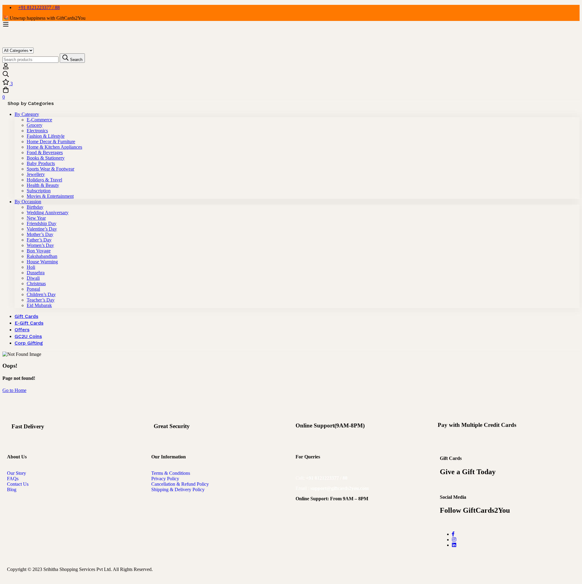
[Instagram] (454, 539)
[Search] (291, 75)
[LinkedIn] (454, 545)
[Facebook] (453, 534)
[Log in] (5, 67)
